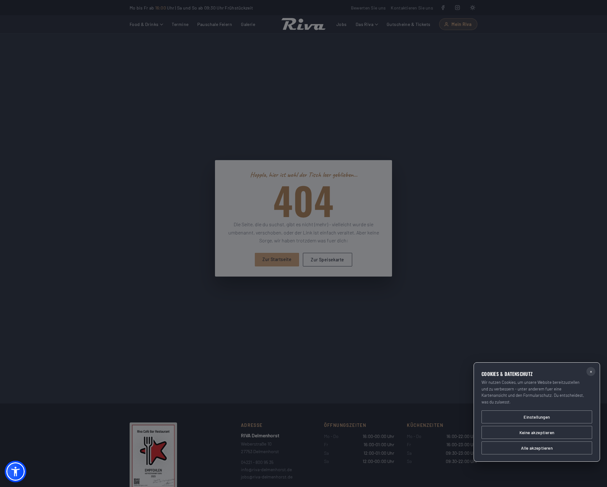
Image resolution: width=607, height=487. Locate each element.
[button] (15, 471)
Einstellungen (537, 417)
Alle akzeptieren (537, 448)
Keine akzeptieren (537, 432)
